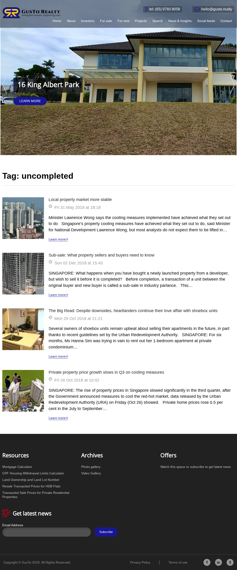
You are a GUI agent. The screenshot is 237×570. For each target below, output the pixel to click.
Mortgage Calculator (17, 467)
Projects (141, 21)
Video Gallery (91, 473)
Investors (87, 21)
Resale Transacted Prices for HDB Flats (31, 486)
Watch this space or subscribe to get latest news (195, 467)
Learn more (57, 239)
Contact (226, 21)
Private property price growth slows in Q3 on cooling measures (106, 372)
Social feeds (206, 21)
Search (157, 21)
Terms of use (177, 562)
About (71, 21)
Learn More (30, 101)
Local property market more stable (80, 199)
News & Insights (180, 21)
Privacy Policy (140, 562)
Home (57, 21)
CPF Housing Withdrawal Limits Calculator (33, 473)
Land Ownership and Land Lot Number (30, 480)
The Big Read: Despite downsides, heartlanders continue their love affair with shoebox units (133, 310)
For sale (106, 21)
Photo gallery (90, 467)
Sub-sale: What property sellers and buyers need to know (101, 255)
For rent (123, 21)
